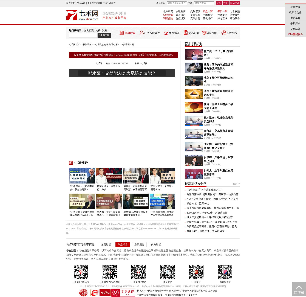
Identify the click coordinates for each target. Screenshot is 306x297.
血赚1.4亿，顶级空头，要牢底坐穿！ (207, 231)
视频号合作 (295, 12)
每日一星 (222, 11)
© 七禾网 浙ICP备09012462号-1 (94, 286)
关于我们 (193, 290)
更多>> (236, 183)
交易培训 (195, 11)
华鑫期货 (123, 244)
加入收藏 (81, 3)
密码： (191, 3)
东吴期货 (106, 244)
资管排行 (195, 15)
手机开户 (295, 23)
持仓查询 (222, 18)
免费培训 (174, 33)
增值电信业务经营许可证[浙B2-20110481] (161, 286)
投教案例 (222, 15)
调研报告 (168, 18)
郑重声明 (203, 290)
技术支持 (141, 290)
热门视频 (193, 43)
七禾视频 (235, 11)
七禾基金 (208, 15)
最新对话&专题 (195, 183)
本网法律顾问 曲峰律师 (157, 290)
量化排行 (208, 18)
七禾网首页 (74, 44)
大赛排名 (181, 15)
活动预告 (235, 18)
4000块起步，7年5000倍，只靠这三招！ (208, 212)
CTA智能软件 (152, 33)
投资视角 (87, 44)
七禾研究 (168, 11)
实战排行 (195, 18)
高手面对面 (128, 44)
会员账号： (161, 3)
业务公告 (212, 290)
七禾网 (99, 63)
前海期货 (156, 244)
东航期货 (139, 244)
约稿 (97, 30)
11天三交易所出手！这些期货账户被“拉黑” (210, 217)
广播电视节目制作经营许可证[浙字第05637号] (204, 286)
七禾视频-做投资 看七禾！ (107, 44)
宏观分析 (231, 33)
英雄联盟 (130, 33)
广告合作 (184, 290)
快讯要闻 (181, 11)
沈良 (104, 30)
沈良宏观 (168, 15)
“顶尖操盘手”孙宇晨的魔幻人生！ (205, 189)
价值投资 (181, 18)
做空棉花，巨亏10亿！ (199, 203)
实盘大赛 (208, 11)
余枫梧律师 (174, 290)
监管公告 (235, 15)
